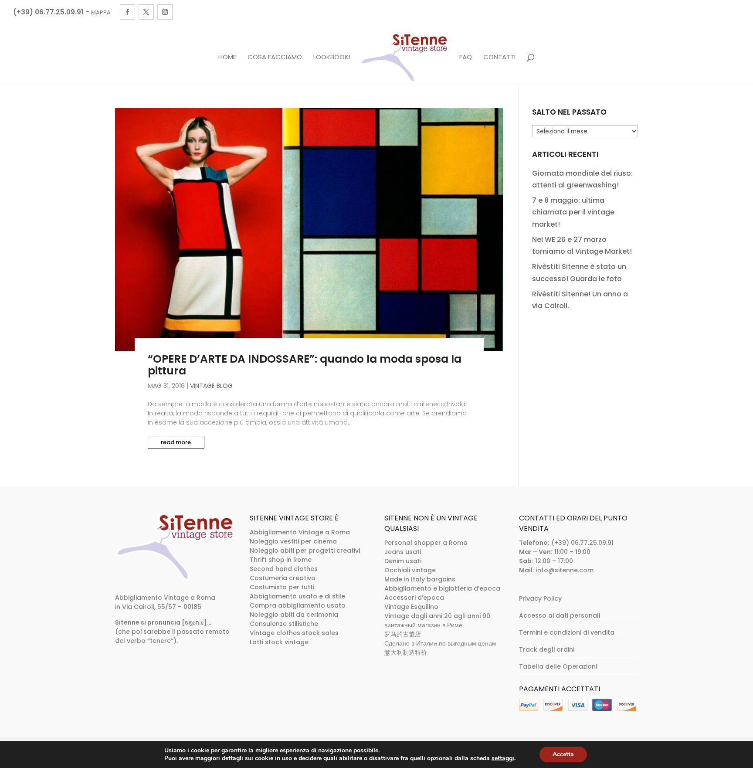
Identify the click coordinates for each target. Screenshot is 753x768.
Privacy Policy (540, 598)
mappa (101, 12)
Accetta (563, 754)
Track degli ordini (546, 649)
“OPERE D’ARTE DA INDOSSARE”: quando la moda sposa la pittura (304, 365)
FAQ (465, 57)
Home (227, 57)
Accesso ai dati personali (559, 615)
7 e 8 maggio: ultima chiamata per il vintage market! (573, 212)
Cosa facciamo (275, 57)
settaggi (503, 758)
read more (176, 442)
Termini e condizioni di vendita (566, 632)
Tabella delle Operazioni (558, 666)
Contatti (499, 57)
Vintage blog (211, 385)
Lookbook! (331, 57)
